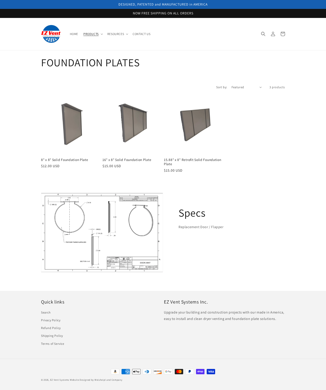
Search (46, 312)
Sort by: (221, 87)
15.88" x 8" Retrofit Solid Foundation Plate (192, 162)
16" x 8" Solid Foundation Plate (126, 160)
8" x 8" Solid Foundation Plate (64, 160)
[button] (93, 34)
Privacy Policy (50, 320)
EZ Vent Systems (59, 379)
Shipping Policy (52, 336)
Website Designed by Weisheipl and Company (96, 379)
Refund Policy (51, 328)
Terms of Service (52, 344)
